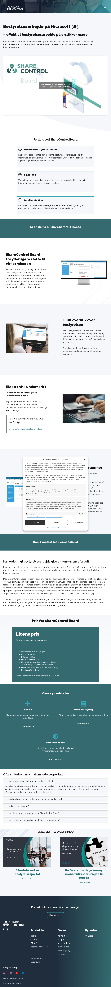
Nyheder (89, 936)
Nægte (56, 522)
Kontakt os (63, 936)
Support (61, 939)
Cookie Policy (47, 528)
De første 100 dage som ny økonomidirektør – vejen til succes (84, 874)
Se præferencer (76, 522)
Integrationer (36, 958)
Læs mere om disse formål (54, 517)
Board (33, 936)
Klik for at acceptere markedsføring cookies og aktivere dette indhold (55, 85)
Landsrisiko (63, 954)
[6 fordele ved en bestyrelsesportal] (27, 865)
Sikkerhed (35, 962)
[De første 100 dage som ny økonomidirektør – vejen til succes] (84, 865)
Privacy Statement (57, 528)
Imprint (66, 528)
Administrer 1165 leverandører (36, 517)
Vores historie (64, 943)
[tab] (55, 787)
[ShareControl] (14, 7)
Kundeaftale (63, 947)
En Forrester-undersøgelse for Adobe (25, 429)
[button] (85, 459)
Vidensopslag (64, 950)
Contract (34, 939)
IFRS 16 (33, 943)
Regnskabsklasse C (39, 947)
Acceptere (35, 522)
